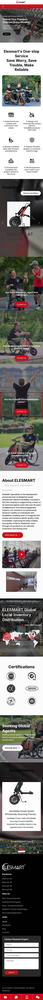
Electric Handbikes (30, 193)
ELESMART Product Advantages (14, 909)
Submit (11, 972)
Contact (5, 932)
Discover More (11, 748)
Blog (4, 929)
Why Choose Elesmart (11, 898)
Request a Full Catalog (21, 851)
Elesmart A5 (7, 886)
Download (6, 925)
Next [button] (40, 223)
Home (4, 921)
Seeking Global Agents (11, 902)
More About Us (11, 535)
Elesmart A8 (7, 882)
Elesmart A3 (7, 879)
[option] (21, 223)
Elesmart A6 (7, 889)
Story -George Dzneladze (12, 905)
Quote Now (21, 849)
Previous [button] (3, 223)
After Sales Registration (12, 913)
